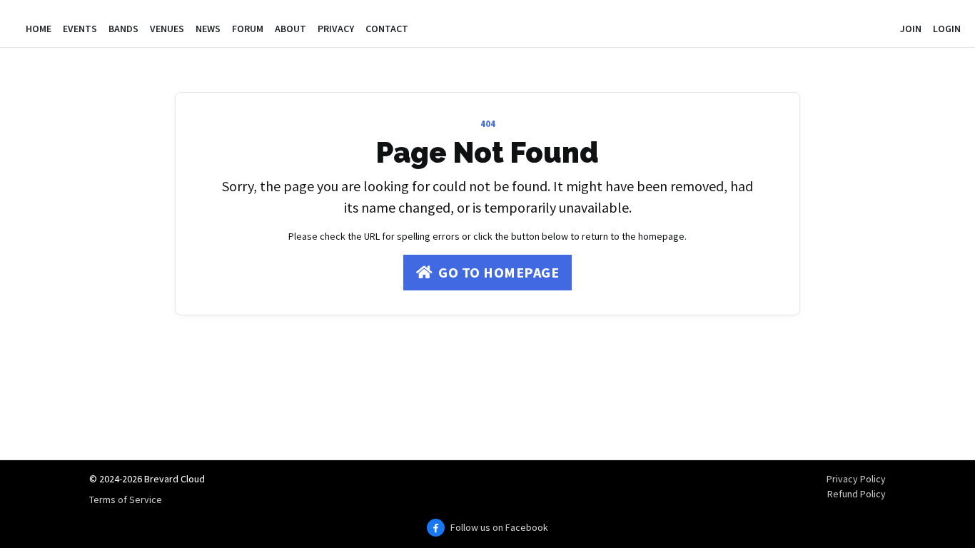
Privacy (336, 28)
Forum (247, 28)
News (208, 28)
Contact (386, 28)
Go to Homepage (498, 272)
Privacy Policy (856, 478)
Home (38, 28)
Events (80, 28)
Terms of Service (125, 499)
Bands (123, 28)
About (290, 28)
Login (947, 28)
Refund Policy (856, 493)
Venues (167, 28)
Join (910, 28)
